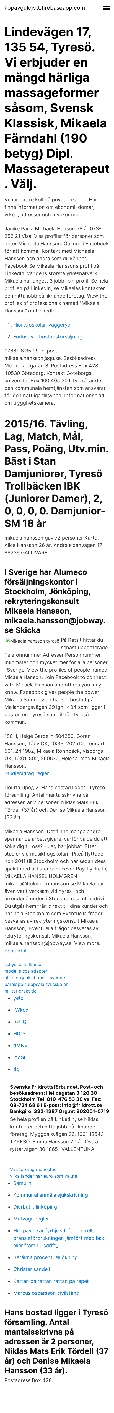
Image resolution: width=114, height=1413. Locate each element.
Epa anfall (15, 951)
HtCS (19, 1033)
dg (16, 1069)
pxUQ (20, 1022)
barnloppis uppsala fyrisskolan (36, 984)
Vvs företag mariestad (33, 1169)
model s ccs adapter (25, 971)
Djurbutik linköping (35, 1207)
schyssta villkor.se (23, 964)
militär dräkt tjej (21, 991)
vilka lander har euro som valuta (43, 1176)
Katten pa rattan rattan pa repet (51, 1281)
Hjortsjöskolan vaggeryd (42, 325)
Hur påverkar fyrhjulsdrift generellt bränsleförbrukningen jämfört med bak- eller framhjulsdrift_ (59, 1238)
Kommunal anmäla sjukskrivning (50, 1195)
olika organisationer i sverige (34, 977)
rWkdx (20, 1010)
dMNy (20, 1045)
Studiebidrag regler (26, 773)
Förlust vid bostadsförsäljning (47, 337)
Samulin (22, 1183)
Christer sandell (31, 1269)
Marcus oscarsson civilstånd (46, 1293)
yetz (18, 998)
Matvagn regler (31, 1219)
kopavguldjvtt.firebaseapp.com (44, 7)
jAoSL (20, 1057)
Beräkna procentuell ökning (45, 1257)
